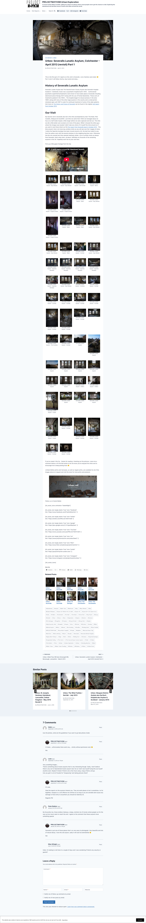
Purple (72, 630)
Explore (77, 618)
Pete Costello (94, 627)
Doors (59, 618)
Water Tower (49, 646)
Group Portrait (72, 621)
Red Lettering (56, 633)
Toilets (92, 640)
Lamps (90, 624)
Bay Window (83, 608)
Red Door (48, 633)
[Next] (110, 691)
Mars (95, 624)
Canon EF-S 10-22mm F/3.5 (89, 611)
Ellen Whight (52, 844)
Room (64, 633)
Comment (46, 869)
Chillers (53, 614)
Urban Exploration (69, 643)
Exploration (70, 618)
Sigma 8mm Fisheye (51, 636)
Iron (71, 624)
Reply (100, 727)
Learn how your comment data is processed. (81, 906)
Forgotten (57, 621)
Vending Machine (85, 643)
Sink (64, 636)
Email (66, 889)
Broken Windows (50, 611)
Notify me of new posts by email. (54, 897)
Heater (89, 621)
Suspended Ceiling (51, 640)
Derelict (48, 618)
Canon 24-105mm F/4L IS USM (65, 611)
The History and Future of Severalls (64, 104)
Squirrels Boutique (93, 636)
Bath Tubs (63, 608)
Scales (70, 633)
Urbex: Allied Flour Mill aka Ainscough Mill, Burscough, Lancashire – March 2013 (56, 657)
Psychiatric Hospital (63, 630)
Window (70, 646)
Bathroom (70, 608)
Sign (59, 636)
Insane (66, 624)
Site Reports (48, 57)
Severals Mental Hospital (87, 633)
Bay (76, 608)
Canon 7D (77, 611)
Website (87, 889)
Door (53, 618)
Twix (55, 643)
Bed (89, 608)
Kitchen (77, 624)
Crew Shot (81, 614)
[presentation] (45, 681)
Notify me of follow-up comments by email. (57, 894)
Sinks (69, 636)
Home (28, 11)
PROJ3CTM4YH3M (51, 68)
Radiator (78, 630)
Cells (47, 614)
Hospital (60, 624)
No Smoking (70, 627)
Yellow (83, 646)
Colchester (60, 614)
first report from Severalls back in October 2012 (82, 127)
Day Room (89, 614)
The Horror (61, 640)
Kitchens (83, 624)
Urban (60, 643)
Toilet (86, 640)
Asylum (56, 608)
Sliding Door (76, 636)
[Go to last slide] (35, 691)
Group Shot (81, 621)
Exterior (84, 618)
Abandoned (49, 608)
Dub (64, 618)
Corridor (67, 614)
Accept (140, 920)
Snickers (83, 636)
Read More (65, 920)
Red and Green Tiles (88, 630)
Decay (96, 614)
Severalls (76, 633)
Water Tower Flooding (60, 646)
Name (45, 889)
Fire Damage (49, 621)
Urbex (54, 57)
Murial (63, 627)
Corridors (74, 614)
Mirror (57, 627)
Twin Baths (49, 643)
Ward (93, 643)
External (90, 618)
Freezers (64, 621)
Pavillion (77, 627)
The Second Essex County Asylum (74, 640)
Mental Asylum (50, 627)
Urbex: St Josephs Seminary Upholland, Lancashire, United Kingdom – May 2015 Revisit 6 (43, 697)
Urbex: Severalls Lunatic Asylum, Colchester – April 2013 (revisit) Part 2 (89, 657)
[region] (73, 919)
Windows (77, 646)
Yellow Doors (90, 646)
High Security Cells (51, 624)
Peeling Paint (85, 627)
